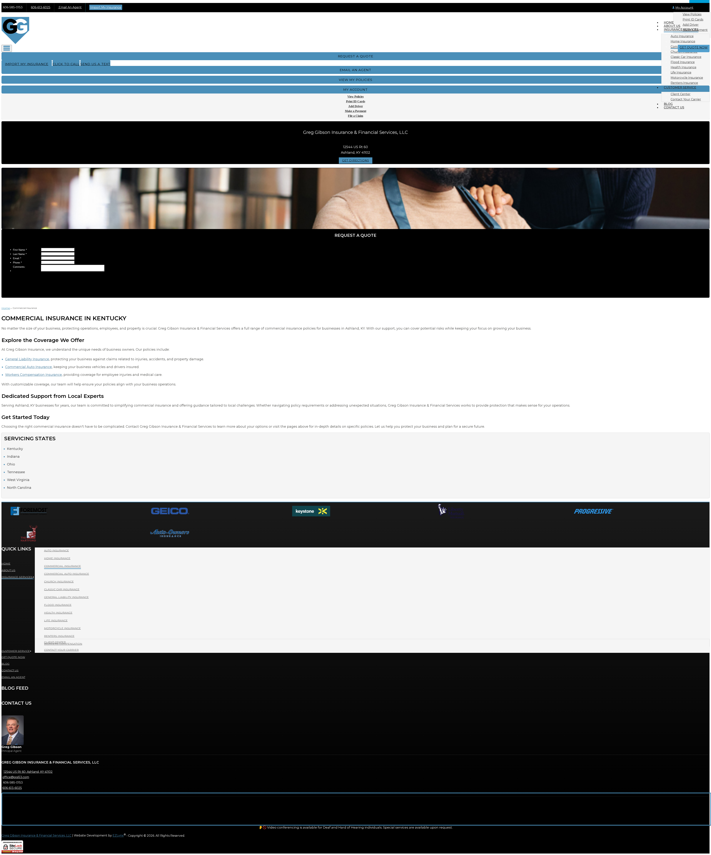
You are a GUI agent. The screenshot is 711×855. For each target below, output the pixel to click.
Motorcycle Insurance (687, 77)
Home (669, 22)
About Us (672, 26)
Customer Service (680, 87)
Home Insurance (683, 41)
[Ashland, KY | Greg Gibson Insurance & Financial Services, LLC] (15, 43)
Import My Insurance (105, 7)
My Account (684, 7)
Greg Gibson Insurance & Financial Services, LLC (36, 835)
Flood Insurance (683, 62)
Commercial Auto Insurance (28, 367)
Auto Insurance (682, 36)
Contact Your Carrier (686, 99)
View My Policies (355, 80)
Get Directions (355, 160)
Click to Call (66, 64)
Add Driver (355, 106)
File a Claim (355, 115)
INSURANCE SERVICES (681, 29)
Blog (668, 104)
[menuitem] (689, 36)
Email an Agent (355, 70)
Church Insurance (59, 581)
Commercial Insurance (62, 566)
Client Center (680, 94)
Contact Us (674, 107)
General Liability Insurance (27, 359)
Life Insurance (681, 72)
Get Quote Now (694, 47)
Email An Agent (70, 7)
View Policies (692, 14)
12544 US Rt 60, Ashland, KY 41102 (28, 772)
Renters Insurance (684, 83)
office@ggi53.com (15, 777)
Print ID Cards (693, 19)
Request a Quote (355, 56)
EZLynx (118, 835)
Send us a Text (95, 64)
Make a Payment (355, 111)
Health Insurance (683, 67)
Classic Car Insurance (686, 57)
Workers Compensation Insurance (33, 375)
